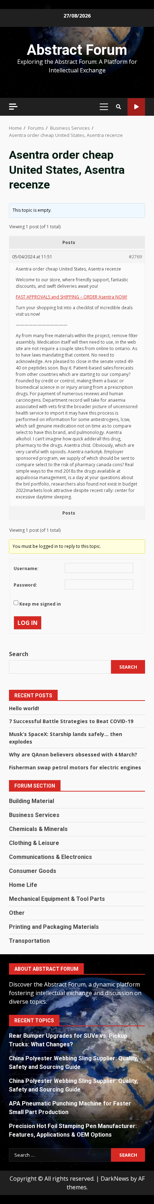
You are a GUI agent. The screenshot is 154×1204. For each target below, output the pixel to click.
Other (17, 912)
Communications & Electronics (50, 857)
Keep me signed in (40, 604)
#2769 (135, 257)
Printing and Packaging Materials (54, 926)
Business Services (34, 815)
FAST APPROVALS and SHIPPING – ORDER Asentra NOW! (71, 297)
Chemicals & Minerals (38, 829)
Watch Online (136, 107)
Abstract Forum (77, 50)
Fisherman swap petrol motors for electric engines (75, 767)
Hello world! (24, 708)
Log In (28, 623)
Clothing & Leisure (34, 843)
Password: (25, 585)
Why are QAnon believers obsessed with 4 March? (73, 754)
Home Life (23, 885)
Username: (26, 568)
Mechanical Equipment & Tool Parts (57, 898)
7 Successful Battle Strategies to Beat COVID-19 (71, 721)
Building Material (31, 801)
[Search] (118, 107)
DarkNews (115, 1178)
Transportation (29, 940)
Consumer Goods (32, 871)
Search (18, 654)
